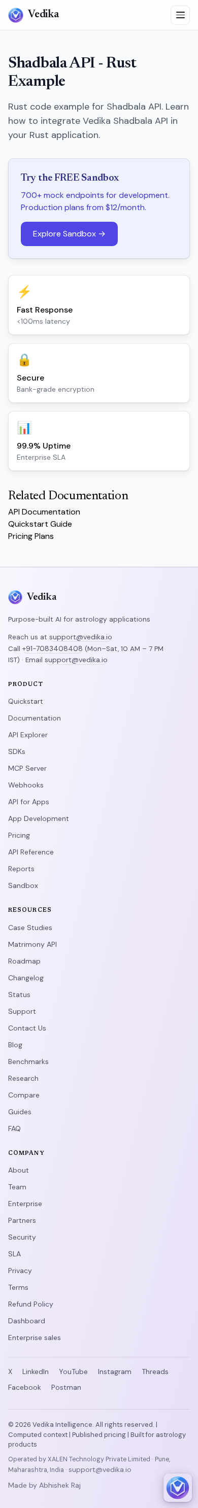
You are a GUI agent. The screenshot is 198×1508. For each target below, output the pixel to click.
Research (23, 1078)
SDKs (16, 751)
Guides (19, 1111)
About (18, 1170)
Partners (22, 1220)
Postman (66, 1387)
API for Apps (28, 801)
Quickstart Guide (40, 524)
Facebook (24, 1387)
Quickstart (25, 701)
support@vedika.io (80, 636)
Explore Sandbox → (69, 233)
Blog (15, 1044)
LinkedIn (35, 1371)
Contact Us (27, 1028)
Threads (155, 1371)
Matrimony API (32, 944)
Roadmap (24, 961)
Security (22, 1237)
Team (17, 1186)
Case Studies (30, 927)
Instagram (114, 1371)
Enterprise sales (34, 1337)
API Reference (31, 851)
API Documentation (44, 511)
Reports (21, 868)
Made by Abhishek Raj (44, 1485)
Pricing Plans (31, 536)
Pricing (19, 835)
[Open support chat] (177, 1487)
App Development (38, 818)
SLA (14, 1253)
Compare (24, 1095)
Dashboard (26, 1320)
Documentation (34, 718)
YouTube (73, 1371)
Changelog (26, 977)
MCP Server (27, 768)
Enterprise (25, 1203)
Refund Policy (30, 1304)
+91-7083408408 (52, 648)
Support (22, 1011)
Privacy (20, 1270)
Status (19, 994)
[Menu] (180, 15)
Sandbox (23, 885)
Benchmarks (28, 1061)
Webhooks (26, 785)
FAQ (14, 1128)
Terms (18, 1287)
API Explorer (28, 734)
